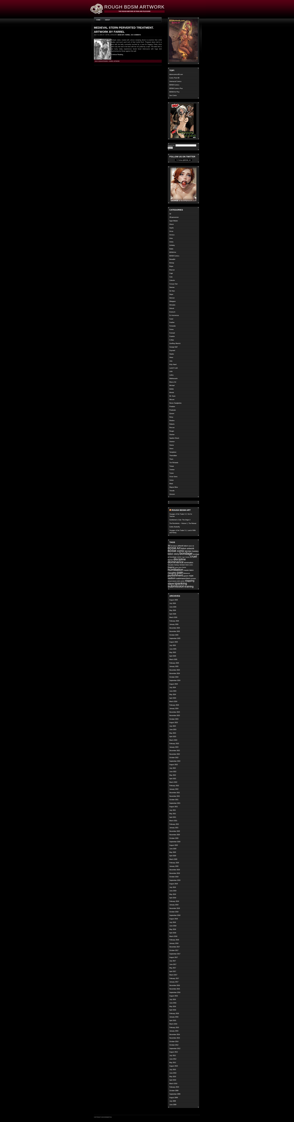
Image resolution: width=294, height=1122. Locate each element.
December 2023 (174, 712)
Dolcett (171, 308)
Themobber (173, 455)
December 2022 (174, 750)
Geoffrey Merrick (175, 343)
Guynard (172, 350)
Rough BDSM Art (181, 510)
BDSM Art (121, 35)
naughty (172, 572)
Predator (172, 406)
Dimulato (172, 305)
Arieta (171, 242)
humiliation (175, 569)
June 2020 (172, 849)
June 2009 (172, 1104)
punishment (175, 575)
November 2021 (174, 796)
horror (184, 567)
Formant (172, 333)
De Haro (172, 291)
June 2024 (172, 691)
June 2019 (172, 891)
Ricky (171, 417)
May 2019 (172, 894)
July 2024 (172, 687)
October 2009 (173, 1090)
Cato (170, 277)
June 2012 (172, 1059)
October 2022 (173, 757)
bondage (186, 553)
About (107, 20)
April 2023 (172, 736)
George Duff (173, 347)
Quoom (171, 413)
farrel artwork (114, 61)
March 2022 (173, 782)
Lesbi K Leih (173, 368)
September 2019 (174, 880)
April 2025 (172, 656)
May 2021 (172, 813)
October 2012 (173, 1045)
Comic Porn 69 (174, 78)
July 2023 (172, 726)
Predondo (172, 410)
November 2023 (174, 715)
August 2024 (173, 684)
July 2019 (172, 887)
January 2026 (173, 624)
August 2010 (173, 1066)
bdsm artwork (103, 61)
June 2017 (172, 964)
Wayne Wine (173, 487)
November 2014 (174, 1038)
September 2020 (174, 842)
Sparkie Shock (174, 438)
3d (170, 214)
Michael (172, 385)
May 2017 (172, 968)
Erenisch (172, 312)
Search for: (171, 145)
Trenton (171, 469)
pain (180, 572)
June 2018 (172, 926)
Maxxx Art (172, 382)
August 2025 (173, 642)
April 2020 (172, 856)
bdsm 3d (191, 546)
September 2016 (174, 992)
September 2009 (174, 1094)
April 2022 (172, 778)
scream (193, 578)
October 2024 (173, 677)
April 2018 (172, 933)
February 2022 (174, 785)
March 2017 (173, 975)
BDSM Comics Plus (176, 88)
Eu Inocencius (174, 315)
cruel (193, 556)
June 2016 (172, 1003)
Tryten (171, 473)
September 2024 (174, 680)
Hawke (171, 354)
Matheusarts (173, 378)
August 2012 (173, 1052)
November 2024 (174, 673)
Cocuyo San (173, 284)
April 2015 (172, 1020)
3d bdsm (174, 546)
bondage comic (175, 557)
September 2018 (174, 915)
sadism (172, 578)
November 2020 (174, 835)
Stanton (172, 441)
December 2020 (174, 831)
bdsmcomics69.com (176, 74)
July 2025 (172, 645)
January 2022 (173, 789)
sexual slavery (172, 581)
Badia (171, 249)
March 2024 (173, 701)
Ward (171, 483)
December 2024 (174, 670)
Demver (172, 298)
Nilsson (171, 399)
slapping (189, 580)
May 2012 (172, 1062)
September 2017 (174, 954)
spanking (180, 583)
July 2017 (172, 961)
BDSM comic (176, 550)
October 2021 (173, 799)
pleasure (187, 573)
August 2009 (173, 1097)
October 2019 (173, 877)
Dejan (171, 294)
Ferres (171, 329)
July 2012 (172, 1055)
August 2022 (173, 764)
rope (191, 575)
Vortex (171, 480)
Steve (171, 448)
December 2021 (174, 792)
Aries (171, 238)
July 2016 (172, 999)
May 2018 (172, 929)
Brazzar (172, 270)
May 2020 (172, 852)
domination (188, 563)
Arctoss (172, 235)
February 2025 (174, 663)
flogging (171, 567)
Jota (170, 361)
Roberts (172, 424)
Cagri (171, 273)
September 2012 (174, 1048)
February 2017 (174, 978)
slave (171, 583)
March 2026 (173, 617)
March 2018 (173, 936)
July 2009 (172, 1101)
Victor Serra (173, 476)
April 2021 (172, 817)
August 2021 (173, 806)
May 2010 (172, 1076)
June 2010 (172, 1073)
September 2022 (174, 761)
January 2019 (173, 905)
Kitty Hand (172, 364)
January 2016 (173, 1017)
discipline (180, 559)
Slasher (171, 434)
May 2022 (172, 775)
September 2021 (174, 803)
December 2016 (174, 985)
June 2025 (172, 649)
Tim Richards (173, 462)
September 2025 (174, 638)
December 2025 (174, 628)
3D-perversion (174, 217)
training (189, 586)
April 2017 (172, 971)
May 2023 (172, 733)
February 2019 (174, 901)
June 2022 (172, 771)
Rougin (171, 431)
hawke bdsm (178, 567)
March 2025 (173, 659)
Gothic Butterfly (174, 527)
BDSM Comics (174, 85)
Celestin (172, 280)
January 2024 (173, 708)
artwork (180, 546)
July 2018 (172, 922)
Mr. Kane (172, 396)
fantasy (176, 565)
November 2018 (174, 908)
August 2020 (173, 845)
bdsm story (173, 554)
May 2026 (172, 610)
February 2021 (174, 824)
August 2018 (173, 919)
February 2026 (174, 621)
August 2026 (173, 600)
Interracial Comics (175, 81)
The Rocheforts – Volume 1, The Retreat (182, 523)
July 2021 (172, 810)
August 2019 (173, 884)
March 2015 (173, 1024)
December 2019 (174, 870)
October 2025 (173, 635)
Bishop (171, 263)
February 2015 (174, 1027)
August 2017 (173, 957)
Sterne (171, 445)
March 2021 (173, 821)
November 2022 (174, 754)
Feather (171, 322)
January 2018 (173, 943)
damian (170, 560)
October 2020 (173, 838)
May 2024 (172, 694)
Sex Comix (173, 95)
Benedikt (172, 259)
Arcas (171, 231)
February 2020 (174, 863)
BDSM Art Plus (174, 92)
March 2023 (173, 740)
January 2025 (173, 666)
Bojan (171, 266)
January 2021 (173, 828)
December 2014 (174, 1034)
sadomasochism (183, 578)
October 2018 (173, 912)
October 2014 (173, 1041)
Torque (171, 466)
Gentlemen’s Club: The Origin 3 (179, 520)
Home (98, 20)
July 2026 (172, 603)
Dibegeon (172, 301)
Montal (171, 392)
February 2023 (174, 743)
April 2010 (172, 1080)
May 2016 (172, 1006)
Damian (171, 287)
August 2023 (173, 722)
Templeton (172, 452)
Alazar (171, 224)
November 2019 (174, 873)
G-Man (171, 340)
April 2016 (172, 1010)
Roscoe (171, 427)
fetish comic (189, 565)
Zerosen (172, 494)
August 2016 (173, 996)
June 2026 (172, 607)
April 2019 (172, 898)
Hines (171, 357)
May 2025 (172, 652)
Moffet (171, 389)
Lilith (170, 371)
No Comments (136, 35)
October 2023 (173, 719)
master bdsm (189, 570)
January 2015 (173, 1031)
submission (176, 586)
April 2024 (172, 698)
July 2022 (172, 768)
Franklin (172, 336)
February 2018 (174, 940)
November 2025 (174, 631)
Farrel (127, 35)
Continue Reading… (117, 54)
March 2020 (173, 859)
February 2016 (174, 1013)
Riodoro (171, 420)
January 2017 (173, 982)
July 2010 (172, 1069)
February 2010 (174, 1087)
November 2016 (174, 989)
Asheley (172, 245)
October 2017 (173, 950)
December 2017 (174, 947)
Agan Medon (173, 221)
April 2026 (172, 614)
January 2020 (173, 866)
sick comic (181, 581)
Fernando (172, 326)
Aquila (171, 228)
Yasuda (171, 490)
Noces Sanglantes (175, 403)
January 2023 (173, 747)
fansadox (171, 565)
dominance (176, 562)
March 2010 (173, 1083)
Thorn (171, 459)
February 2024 (174, 705)
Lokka (171, 375)
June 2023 (172, 729)
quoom (185, 576)
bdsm (186, 546)
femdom (182, 565)
